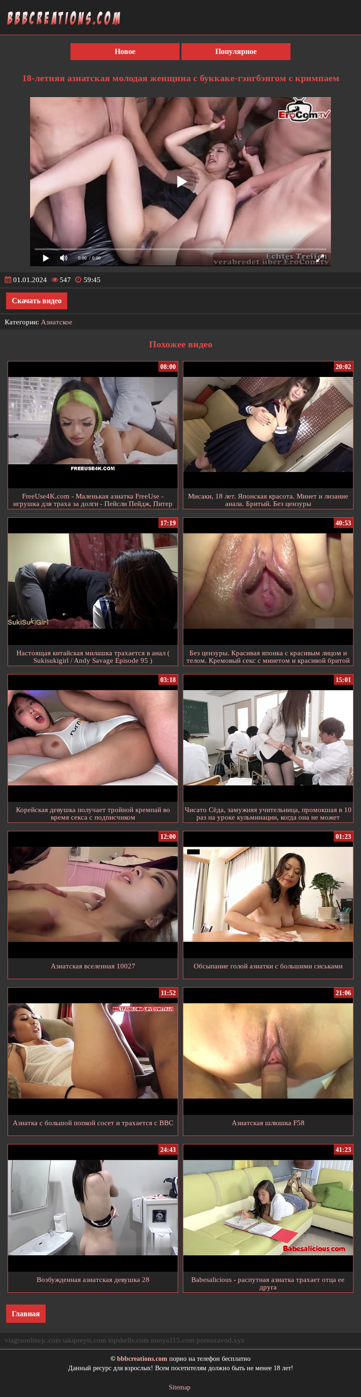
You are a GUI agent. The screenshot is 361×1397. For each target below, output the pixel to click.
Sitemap (179, 1387)
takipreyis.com (84, 1340)
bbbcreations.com (142, 1358)
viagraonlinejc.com (33, 1340)
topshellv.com (128, 1340)
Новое (125, 51)
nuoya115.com (173, 1340)
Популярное (236, 51)
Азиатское (56, 322)
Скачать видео (37, 301)
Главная (26, 1314)
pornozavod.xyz (220, 1340)
